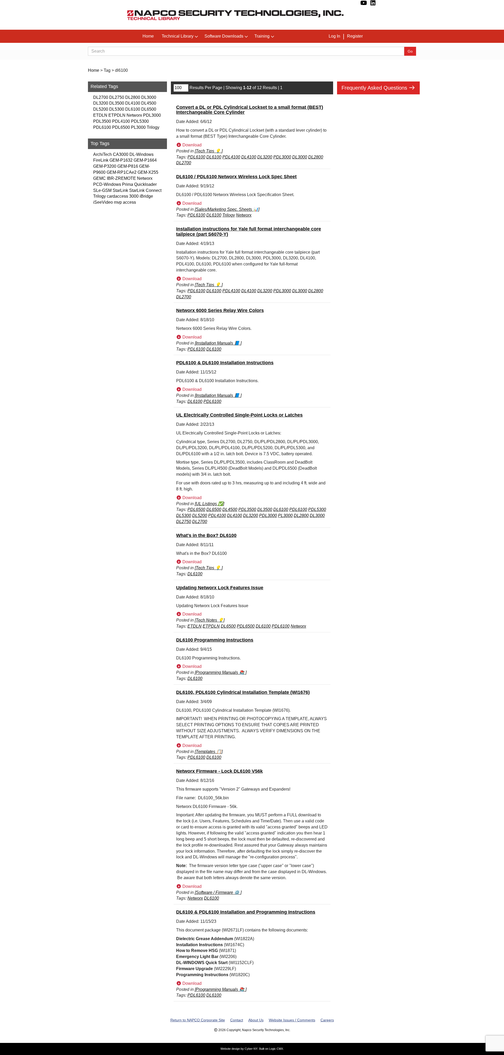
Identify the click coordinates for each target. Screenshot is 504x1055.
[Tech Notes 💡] (209, 620)
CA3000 (120, 154)
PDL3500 (102, 121)
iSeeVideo (103, 202)
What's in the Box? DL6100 (206, 535)
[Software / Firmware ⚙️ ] (218, 892)
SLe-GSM (102, 190)
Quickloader (145, 184)
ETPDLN (116, 115)
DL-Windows (141, 154)
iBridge (146, 196)
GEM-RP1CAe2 (121, 172)
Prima (127, 184)
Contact (236, 1020)
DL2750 (116, 97)
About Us (256, 1020)
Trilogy (153, 127)
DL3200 (100, 103)
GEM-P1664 (145, 160)
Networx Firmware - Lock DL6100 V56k (219, 771)
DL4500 (148, 103)
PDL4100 (121, 121)
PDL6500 (121, 127)
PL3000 (138, 127)
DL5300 (116, 109)
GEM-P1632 (121, 160)
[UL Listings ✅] (209, 503)
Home (148, 36)
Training (262, 36)
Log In (334, 36)
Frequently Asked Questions (375, 88)
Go (410, 51)
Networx (134, 115)
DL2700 (100, 97)
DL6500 (148, 109)
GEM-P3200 (104, 166)
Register (355, 36)
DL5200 (100, 109)
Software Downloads (223, 36)
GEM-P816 (127, 166)
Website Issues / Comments (292, 1020)
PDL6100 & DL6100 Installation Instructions (225, 362)
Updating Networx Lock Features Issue (219, 587)
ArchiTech (102, 154)
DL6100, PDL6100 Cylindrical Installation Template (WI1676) (243, 692)
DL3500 (116, 103)
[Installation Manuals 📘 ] (218, 343)
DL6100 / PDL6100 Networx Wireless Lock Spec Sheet (236, 176)
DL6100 (132, 109)
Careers (327, 1020)
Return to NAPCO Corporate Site (197, 1020)
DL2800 (132, 97)
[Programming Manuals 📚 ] (220, 672)
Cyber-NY (251, 1048)
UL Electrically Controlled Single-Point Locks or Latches (239, 415)
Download (191, 145)
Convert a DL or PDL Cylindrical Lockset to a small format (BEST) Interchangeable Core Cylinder (249, 110)
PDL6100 (102, 127)
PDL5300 (140, 121)
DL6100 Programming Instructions (214, 640)
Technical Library (177, 36)
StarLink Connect (145, 190)
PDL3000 (152, 115)
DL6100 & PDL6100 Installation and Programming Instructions (245, 912)
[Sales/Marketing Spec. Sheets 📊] (227, 209)
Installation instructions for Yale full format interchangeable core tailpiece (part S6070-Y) (248, 231)
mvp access (125, 202)
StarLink (120, 190)
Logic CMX (276, 1048)
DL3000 (148, 97)
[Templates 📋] (209, 751)
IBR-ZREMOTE (121, 178)
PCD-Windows (107, 184)
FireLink (100, 160)
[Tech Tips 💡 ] (209, 151)
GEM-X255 (148, 172)
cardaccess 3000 (123, 196)
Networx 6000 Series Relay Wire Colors (220, 310)
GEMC (99, 178)
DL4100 (132, 103)
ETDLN (100, 115)
